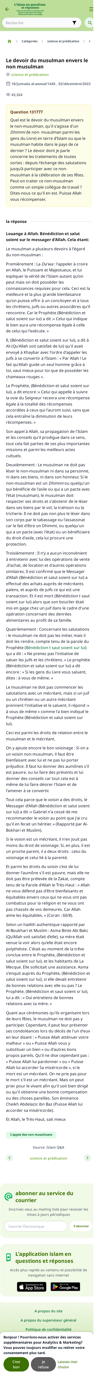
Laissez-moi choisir (67, 1364)
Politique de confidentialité (48, 1329)
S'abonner (81, 1226)
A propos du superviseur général (48, 1320)
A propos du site (48, 1311)
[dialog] (46, 1353)
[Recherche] (90, 22)
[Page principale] (9, 41)
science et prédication (30, 74)
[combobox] (38, 22)
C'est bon (16, 1364)
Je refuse (43, 1364)
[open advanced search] (74, 22)
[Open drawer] (91, 9)
